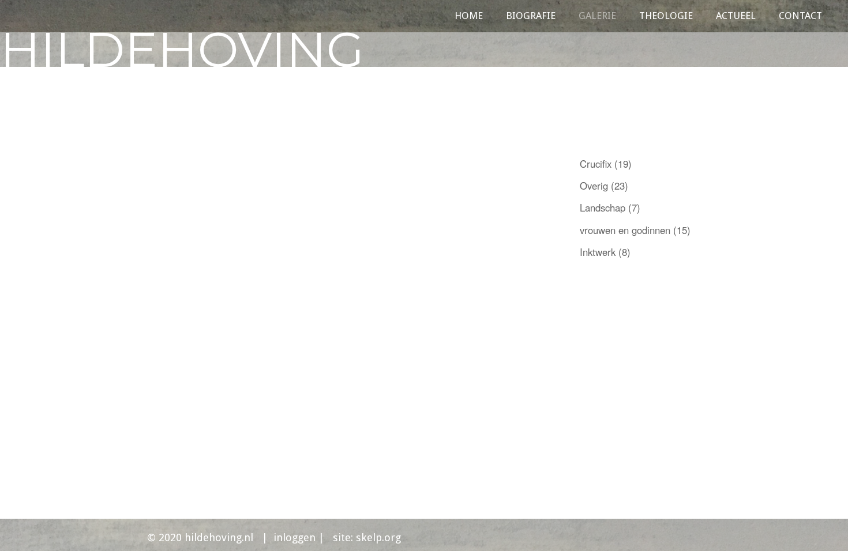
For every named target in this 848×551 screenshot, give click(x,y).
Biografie (531, 17)
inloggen (295, 537)
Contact (800, 17)
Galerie (597, 17)
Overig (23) (604, 186)
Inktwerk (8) (605, 252)
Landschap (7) (610, 207)
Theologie (666, 17)
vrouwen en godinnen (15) (635, 230)
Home (469, 17)
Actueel (736, 17)
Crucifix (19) (606, 164)
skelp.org (378, 537)
